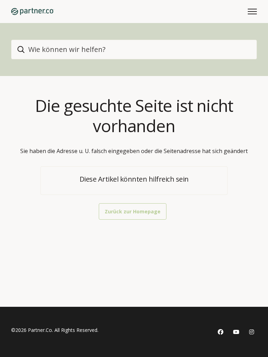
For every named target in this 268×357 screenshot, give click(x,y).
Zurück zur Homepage (133, 211)
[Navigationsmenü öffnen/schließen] (252, 11)
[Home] (32, 11)
